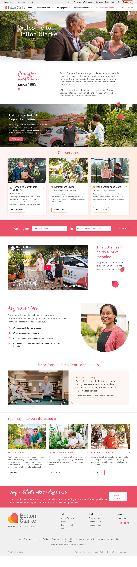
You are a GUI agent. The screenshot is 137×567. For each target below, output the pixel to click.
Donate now (109, 2)
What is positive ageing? (105, 7)
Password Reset (95, 525)
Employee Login (95, 518)
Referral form (66, 528)
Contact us (127, 2)
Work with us (88, 2)
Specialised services (82, 7)
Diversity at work (67, 525)
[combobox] (49, 228)
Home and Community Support (39, 7)
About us (77, 2)
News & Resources (68, 518)
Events (63, 521)
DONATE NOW (118, 496)
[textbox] (49, 228)
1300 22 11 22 (122, 518)
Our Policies (76, 552)
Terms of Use (112, 552)
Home (69, 2)
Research (99, 2)
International (124, 552)
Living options (62, 7)
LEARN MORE (16, 139)
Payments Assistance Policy (93, 552)
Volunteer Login (95, 521)
